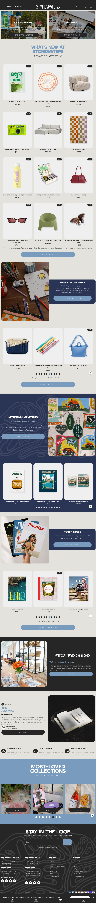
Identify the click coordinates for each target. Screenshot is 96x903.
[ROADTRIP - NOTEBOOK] (48, 481)
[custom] (2, 880)
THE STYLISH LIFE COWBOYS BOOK (17, 609)
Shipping (76, 869)
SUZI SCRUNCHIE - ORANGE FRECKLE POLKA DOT (48, 103)
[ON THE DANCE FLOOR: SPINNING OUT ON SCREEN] (78, 589)
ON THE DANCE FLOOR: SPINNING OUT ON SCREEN (78, 610)
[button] (36, 374)
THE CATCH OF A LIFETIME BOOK (48, 609)
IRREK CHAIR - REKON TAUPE (78, 102)
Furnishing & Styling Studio (57, 866)
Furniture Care (78, 874)
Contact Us (77, 861)
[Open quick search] (77, 7)
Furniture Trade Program (80, 871)
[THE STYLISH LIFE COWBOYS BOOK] (17, 589)
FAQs (75, 864)
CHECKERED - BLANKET (79, 149)
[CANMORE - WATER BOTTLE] (78, 481)
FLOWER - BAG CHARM (48, 366)
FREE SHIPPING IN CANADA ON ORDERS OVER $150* (47, 2)
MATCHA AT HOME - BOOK (17, 102)
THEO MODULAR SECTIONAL (48, 149)
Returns (76, 866)
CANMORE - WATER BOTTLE (78, 501)
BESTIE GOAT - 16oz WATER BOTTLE (78, 366)
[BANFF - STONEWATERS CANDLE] (17, 481)
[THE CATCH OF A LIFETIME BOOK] (48, 589)
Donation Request (54, 876)
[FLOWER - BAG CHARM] (48, 346)
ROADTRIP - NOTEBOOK (48, 501)
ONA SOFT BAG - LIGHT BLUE (17, 366)
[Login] (82, 7)
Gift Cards (53, 874)
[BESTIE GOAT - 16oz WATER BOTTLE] (78, 346)
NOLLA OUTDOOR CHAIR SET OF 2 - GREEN (48, 241)
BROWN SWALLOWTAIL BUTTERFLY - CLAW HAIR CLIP (79, 241)
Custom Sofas (54, 869)
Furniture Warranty (79, 876)
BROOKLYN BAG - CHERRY (79, 195)
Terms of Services (52, 892)
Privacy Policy (27, 892)
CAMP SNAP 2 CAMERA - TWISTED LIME (17, 149)
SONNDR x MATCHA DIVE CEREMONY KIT (48, 195)
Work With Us (53, 871)
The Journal (53, 864)
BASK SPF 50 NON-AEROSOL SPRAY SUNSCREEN (17, 195)
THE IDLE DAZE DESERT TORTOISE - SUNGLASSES (17, 241)
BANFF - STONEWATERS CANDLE (17, 501)
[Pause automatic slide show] (92, 815)
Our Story (52, 861)
